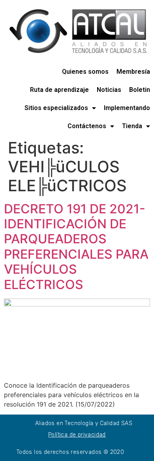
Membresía (133, 71)
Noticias (109, 89)
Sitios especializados (56, 108)
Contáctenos (87, 126)
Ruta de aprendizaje (59, 89)
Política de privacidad (77, 434)
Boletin (139, 89)
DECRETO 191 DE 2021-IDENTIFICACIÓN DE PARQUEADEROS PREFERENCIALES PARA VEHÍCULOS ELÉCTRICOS (76, 246)
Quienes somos (85, 71)
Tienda (132, 126)
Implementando (127, 108)
